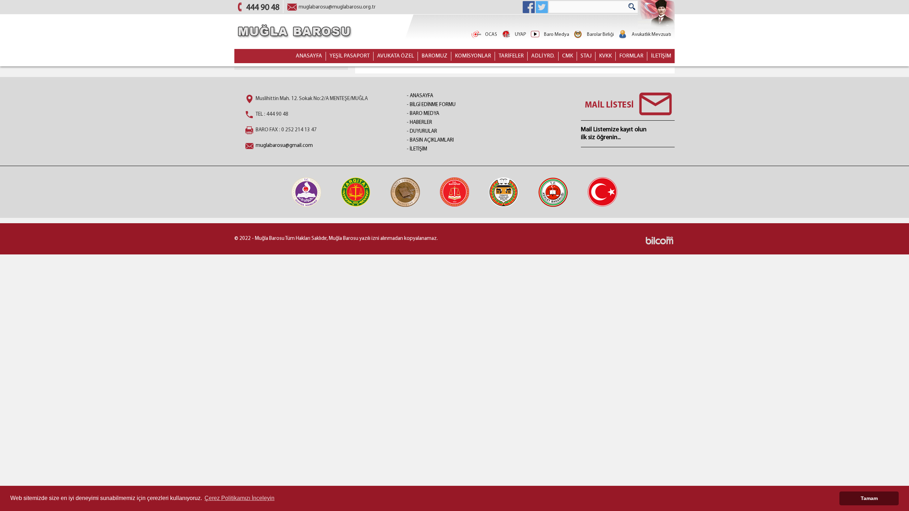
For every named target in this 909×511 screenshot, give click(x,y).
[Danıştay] (405, 192)
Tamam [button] (869, 498)
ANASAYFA (309, 56)
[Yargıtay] (356, 192)
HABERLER (421, 122)
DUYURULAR (423, 131)
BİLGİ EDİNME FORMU (433, 105)
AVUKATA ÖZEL (395, 56)
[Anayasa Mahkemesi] (306, 192)
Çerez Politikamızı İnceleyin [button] (239, 498)
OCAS (491, 34)
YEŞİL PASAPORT (350, 56)
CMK (567, 56)
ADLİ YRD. (543, 56)
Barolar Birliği (600, 34)
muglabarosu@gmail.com (284, 145)
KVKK (605, 56)
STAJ (586, 56)
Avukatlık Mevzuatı (651, 34)
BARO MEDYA (424, 113)
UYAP (520, 34)
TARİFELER (511, 56)
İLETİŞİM (661, 56)
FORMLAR (631, 56)
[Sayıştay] (454, 192)
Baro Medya (556, 34)
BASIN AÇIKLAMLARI (432, 140)
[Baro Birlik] (504, 192)
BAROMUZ (434, 56)
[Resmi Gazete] (602, 192)
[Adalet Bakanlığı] (553, 192)
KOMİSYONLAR (473, 56)
